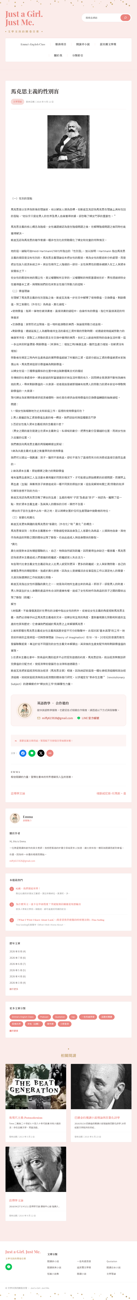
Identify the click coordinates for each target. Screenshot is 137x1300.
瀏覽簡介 (27, 820)
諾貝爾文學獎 (84, 1267)
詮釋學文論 (18, 793)
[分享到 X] (40, 753)
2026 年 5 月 (16, 970)
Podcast (44, 1017)
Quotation (60, 1017)
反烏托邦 (16, 1024)
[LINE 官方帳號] (8, 1267)
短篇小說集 (53, 1274)
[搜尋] (125, 17)
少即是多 (64, 1024)
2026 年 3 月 (16, 982)
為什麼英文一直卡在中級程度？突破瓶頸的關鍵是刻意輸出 (48, 904)
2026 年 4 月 (16, 976)
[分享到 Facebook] (22, 753)
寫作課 (50, 1024)
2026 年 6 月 (16, 964)
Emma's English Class (23, 1017)
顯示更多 (14, 989)
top (73, 1017)
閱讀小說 (81, 1274)
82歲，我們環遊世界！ (28, 888)
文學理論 (17, 101)
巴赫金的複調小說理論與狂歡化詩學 (97, 1118)
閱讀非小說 (53, 1261)
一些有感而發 (88, 1017)
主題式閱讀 (106, 1017)
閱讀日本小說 (114, 1267)
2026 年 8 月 (16, 951)
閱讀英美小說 (54, 1267)
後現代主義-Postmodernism (25, 1118)
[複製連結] (49, 753)
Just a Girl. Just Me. (24, 17)
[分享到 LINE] (31, 753)
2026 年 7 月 (16, 957)
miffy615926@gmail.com (22, 860)
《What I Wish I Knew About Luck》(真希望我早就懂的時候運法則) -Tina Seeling (60, 920)
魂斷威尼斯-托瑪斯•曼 (111, 793)
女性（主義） (33, 1024)
